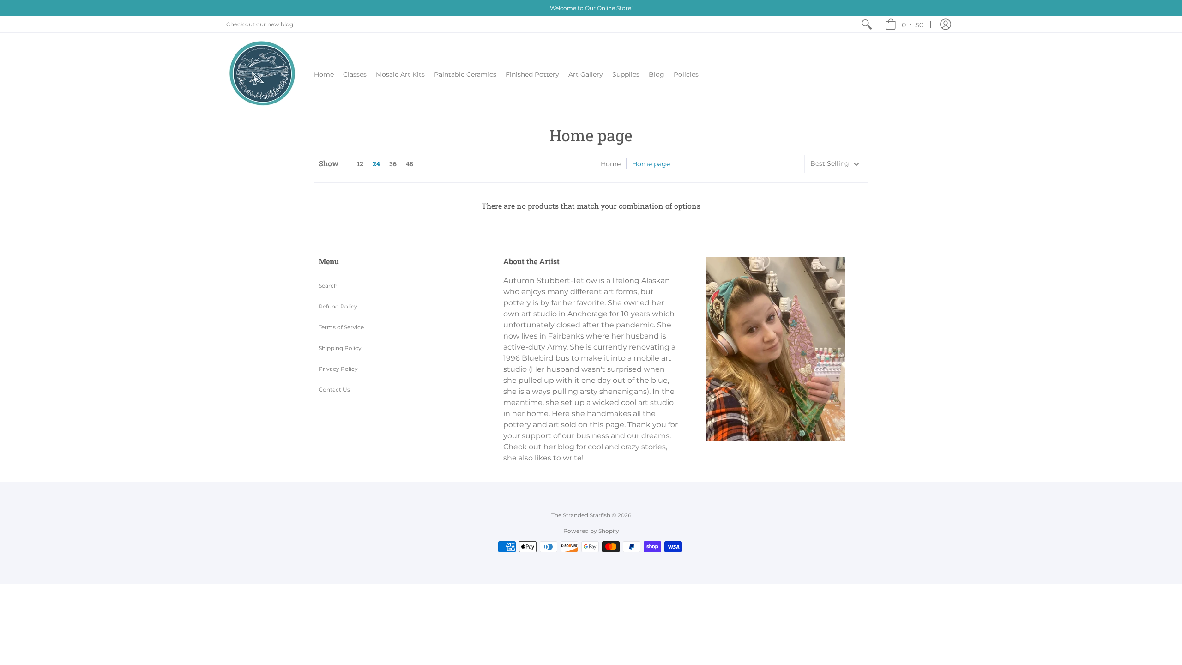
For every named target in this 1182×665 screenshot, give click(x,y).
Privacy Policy (338, 368)
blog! (288, 24)
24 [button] (376, 163)
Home (611, 164)
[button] (945, 24)
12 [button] (360, 163)
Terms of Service (341, 327)
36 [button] (393, 163)
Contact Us (334, 389)
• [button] (912, 24)
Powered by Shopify (591, 530)
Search (328, 285)
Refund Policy (338, 306)
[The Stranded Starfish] (263, 74)
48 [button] (409, 163)
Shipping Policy (340, 348)
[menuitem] (867, 24)
